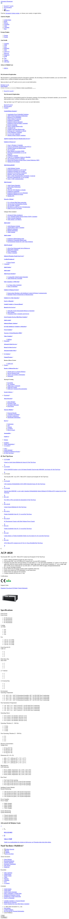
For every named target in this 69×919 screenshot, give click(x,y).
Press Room (10, 406)
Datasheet (3, 588)
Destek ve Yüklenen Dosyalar (11, 368)
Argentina (6, 24)
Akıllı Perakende (8, 245)
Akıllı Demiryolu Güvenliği (14, 278)
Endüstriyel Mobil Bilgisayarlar (15, 238)
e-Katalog (6, 880)
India (5, 47)
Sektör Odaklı (7, 875)
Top (3, 915)
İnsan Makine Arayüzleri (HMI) (15, 151)
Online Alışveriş (10, 849)
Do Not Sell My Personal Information (14, 911)
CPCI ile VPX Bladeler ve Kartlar (16, 190)
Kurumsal (6, 395)
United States (7, 20)
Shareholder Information (13, 417)
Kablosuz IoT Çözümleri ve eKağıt (16, 131)
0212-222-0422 (9, 854)
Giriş (5, 448)
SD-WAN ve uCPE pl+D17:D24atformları (18, 207)
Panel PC (9, 154)
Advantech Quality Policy (10, 350)
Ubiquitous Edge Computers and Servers (18, 313)
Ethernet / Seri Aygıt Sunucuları (15, 174)
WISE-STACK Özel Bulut (14, 208)
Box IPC (9, 188)
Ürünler (6, 107)
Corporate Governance (13, 414)
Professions (10, 424)
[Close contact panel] (1, 826)
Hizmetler (6, 341)
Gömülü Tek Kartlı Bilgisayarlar (16, 129)
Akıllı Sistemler (7, 182)
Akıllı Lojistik (7, 235)
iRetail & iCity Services (9, 307)
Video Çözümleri (8, 336)
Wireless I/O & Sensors (13, 161)
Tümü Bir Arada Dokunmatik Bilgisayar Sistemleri (20, 310)
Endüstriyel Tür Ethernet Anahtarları (17, 172)
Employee (6, 436)
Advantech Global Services (10, 344)
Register (3, 85)
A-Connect (7, 445)
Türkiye (7, 10)
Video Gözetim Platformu (14, 218)
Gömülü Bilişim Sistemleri (10, 111)
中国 (5, 45)
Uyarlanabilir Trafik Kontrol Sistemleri (17, 277)
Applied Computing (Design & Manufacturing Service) (17, 138)
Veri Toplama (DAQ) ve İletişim (16, 158)
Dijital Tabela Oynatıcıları (14, 119)
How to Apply (11, 430)
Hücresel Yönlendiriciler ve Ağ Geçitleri (18, 177)
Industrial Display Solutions (10, 323)
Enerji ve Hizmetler (8, 301)
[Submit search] (33, 88)
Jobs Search (7, 865)
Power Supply (11, 262)
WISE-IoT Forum (12, 387)
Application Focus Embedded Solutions (18, 114)
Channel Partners (8, 357)
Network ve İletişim (8, 199)
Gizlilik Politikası (8, 909)
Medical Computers (12, 229)
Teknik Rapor (7, 874)
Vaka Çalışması (8, 872)
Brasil (5, 21)
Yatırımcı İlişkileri (8, 409)
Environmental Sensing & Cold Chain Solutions (20, 241)
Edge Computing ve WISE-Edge (11, 281)
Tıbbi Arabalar (11, 232)
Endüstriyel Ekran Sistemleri (15, 122)
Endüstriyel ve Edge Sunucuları (11, 297)
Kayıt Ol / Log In (8, 91)
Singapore (6, 55)
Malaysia (6, 53)
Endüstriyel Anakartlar (13, 120)
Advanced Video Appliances (15, 215)
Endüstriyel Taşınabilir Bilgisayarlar (16, 240)
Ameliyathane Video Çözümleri (15, 227)
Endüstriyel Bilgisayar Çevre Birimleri (17, 193)
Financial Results (11, 413)
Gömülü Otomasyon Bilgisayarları (16, 148)
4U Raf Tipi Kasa (8, 453)
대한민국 (6, 51)
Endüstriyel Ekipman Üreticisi (11, 289)
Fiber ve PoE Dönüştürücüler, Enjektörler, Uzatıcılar (21, 176)
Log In (11, 6)
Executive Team (11, 403)
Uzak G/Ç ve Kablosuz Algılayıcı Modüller (19, 157)
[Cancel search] (35, 88)
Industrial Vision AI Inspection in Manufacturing (20, 294)
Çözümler (6, 264)
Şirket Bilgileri (11, 402)
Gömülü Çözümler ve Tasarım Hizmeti (13, 304)
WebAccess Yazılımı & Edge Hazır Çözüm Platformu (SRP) (23, 160)
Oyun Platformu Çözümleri (14, 132)
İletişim (6, 440)
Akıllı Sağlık (7, 222)
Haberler (6, 878)
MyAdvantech (8, 7)
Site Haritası (7, 908)
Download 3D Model (12, 588)
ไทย (5, 58)
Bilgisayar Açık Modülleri (14, 117)
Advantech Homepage (7, 1)
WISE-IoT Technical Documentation (17, 388)
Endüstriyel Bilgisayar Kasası (15, 194)
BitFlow (9, 339)
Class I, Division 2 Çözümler (15, 145)
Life (8, 425)
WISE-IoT (10, 363)
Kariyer (6, 420)
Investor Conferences (13, 416)
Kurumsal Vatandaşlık (10, 864)
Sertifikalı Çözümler (12, 155)
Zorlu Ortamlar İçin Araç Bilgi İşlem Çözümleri (15, 317)
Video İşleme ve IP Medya (14, 219)
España (6, 37)
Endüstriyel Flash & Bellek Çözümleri (17, 123)
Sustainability (7, 433)
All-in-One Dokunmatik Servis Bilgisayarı (18, 248)
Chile (5, 26)
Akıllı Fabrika (7, 267)
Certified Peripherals (9, 259)
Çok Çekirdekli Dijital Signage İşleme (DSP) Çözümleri (22, 216)
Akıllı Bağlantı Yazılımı (13, 168)
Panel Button (4, 86)
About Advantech (8, 398)
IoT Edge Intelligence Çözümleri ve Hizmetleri (15, 326)
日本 (5, 50)
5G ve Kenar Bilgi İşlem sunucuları (16, 202)
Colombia (6, 27)
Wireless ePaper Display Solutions (16, 135)
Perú (5, 29)
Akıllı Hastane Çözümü (13, 226)
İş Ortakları (7, 354)
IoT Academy (11, 384)
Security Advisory (8, 392)
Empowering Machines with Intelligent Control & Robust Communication (27, 293)
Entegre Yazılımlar (12, 125)
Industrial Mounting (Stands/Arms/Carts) (14, 256)
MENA (6, 68)
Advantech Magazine (13, 405)
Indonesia (6, 48)
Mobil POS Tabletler (12, 249)
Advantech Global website (12, 13)
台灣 (5, 56)
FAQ (5, 881)
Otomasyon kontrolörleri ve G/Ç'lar (16, 152)
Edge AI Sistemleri (12, 286)
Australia (6, 43)
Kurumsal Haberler (9, 861)
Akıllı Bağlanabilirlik (9, 165)
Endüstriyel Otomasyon (9, 141)
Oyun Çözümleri (8, 329)
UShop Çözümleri (12, 252)
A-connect (7, 883)
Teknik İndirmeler (23, 588)
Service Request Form (13, 373)
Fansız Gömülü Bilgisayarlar (15, 126)
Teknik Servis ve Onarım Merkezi (16, 371)
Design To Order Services (10, 347)
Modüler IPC (10, 196)
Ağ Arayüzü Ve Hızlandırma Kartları (17, 204)
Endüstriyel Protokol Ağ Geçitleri (16, 171)
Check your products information (16, 374)
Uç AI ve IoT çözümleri (13, 134)
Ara (5, 9)
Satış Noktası (10, 312)
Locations (10, 428)
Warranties (10, 376)
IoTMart (6, 442)
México (6, 23)
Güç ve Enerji (11, 149)
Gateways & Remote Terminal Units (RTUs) (19, 146)
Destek (6, 365)
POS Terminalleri (12, 251)
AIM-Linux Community (13, 385)
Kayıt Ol (6, 6)
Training (9, 427)
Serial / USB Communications (15, 179)
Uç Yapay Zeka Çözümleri (14, 285)
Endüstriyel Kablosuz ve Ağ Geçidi (16, 169)
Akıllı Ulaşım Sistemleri (13, 185)
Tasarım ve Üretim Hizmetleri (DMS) (13, 333)
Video (5, 877)
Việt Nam (6, 61)
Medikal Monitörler (12, 230)
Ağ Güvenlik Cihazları (13, 205)
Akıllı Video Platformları (14, 187)
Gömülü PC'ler (11, 128)
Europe (6, 35)
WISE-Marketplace (9, 444)
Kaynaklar (10, 382)
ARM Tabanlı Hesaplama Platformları (17, 116)
